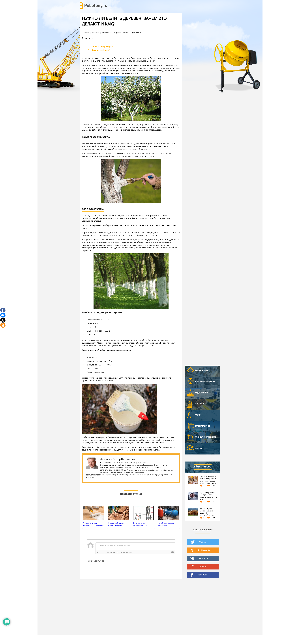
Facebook (202, 574)
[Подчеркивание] (104, 552)
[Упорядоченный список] (111, 552)
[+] (130, 552)
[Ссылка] (124, 552)
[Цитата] (117, 552)
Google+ (203, 566)
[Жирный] (97, 552)
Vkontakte (203, 558)
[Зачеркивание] (107, 552)
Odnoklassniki (203, 550)
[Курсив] (101, 552)
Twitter (202, 542)
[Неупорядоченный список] (114, 552)
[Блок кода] (120, 552)
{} (127, 552)
